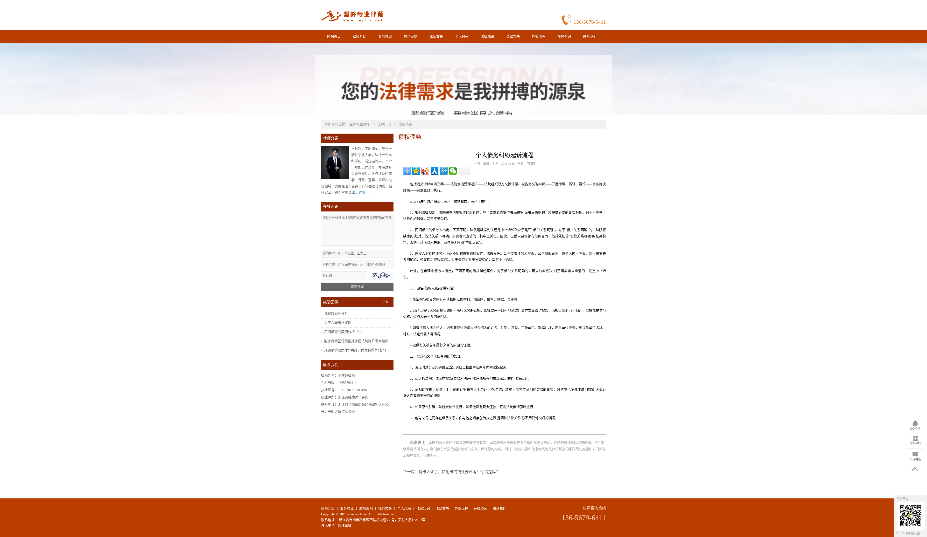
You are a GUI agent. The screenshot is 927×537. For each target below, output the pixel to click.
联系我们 (590, 36)
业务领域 (385, 36)
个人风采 (462, 36)
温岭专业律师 (359, 124)
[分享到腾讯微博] (444, 171)
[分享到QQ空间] (416, 171)
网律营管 (344, 526)
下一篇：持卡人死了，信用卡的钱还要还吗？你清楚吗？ (451, 472)
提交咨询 (357, 287)
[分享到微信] (453, 171)
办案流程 (538, 36)
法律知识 (487, 36)
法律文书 (513, 36)
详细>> (364, 192)
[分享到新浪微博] (425, 171)
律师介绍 (359, 36)
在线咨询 (564, 36)
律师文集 (436, 36)
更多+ (386, 302)
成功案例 (410, 36)
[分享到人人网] (434, 171)
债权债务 (405, 124)
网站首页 (334, 36)
